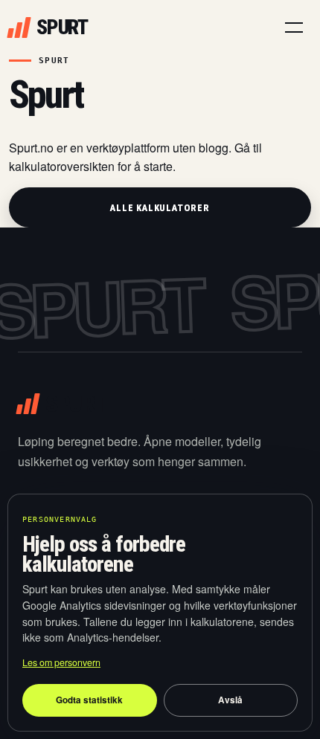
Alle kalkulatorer (160, 207)
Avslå (230, 700)
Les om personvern (61, 662)
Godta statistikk (89, 700)
